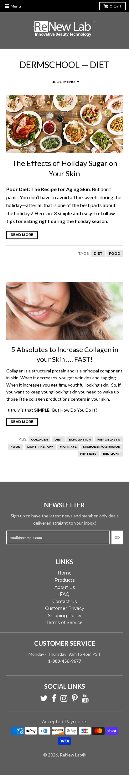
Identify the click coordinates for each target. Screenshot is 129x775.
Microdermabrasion (101, 446)
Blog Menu (63, 82)
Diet (98, 254)
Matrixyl (68, 446)
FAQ (65, 594)
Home (65, 573)
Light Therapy (40, 446)
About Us (64, 587)
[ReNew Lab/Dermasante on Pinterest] (75, 698)
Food (114, 254)
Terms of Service (64, 622)
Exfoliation (80, 439)
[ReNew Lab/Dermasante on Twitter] (44, 698)
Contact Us (64, 601)
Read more (22, 234)
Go (117, 537)
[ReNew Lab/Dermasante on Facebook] (54, 698)
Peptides (88, 453)
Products (64, 580)
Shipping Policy (64, 615)
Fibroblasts (108, 439)
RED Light (111, 453)
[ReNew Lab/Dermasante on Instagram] (64, 698)
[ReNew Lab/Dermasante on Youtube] (85, 698)
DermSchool (50, 64)
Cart (115, 6)
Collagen (39, 439)
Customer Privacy (64, 608)
